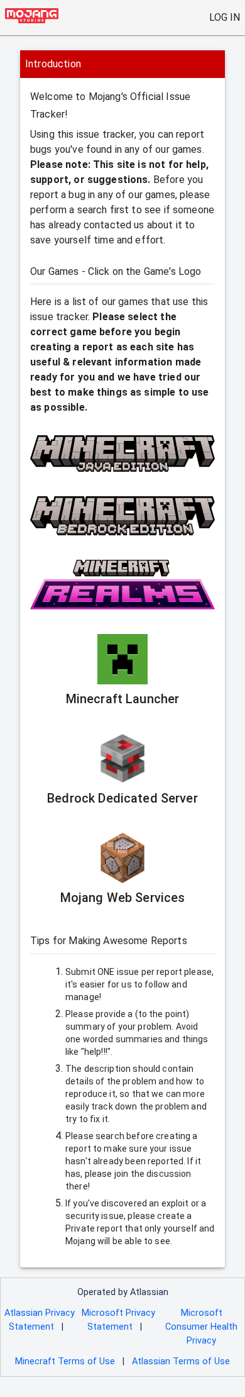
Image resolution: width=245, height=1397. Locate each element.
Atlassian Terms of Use (181, 1361)
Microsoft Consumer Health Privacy (201, 1326)
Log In (224, 17)
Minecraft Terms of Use (65, 1361)
